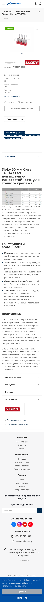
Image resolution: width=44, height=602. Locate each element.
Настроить (22, 597)
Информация (22, 454)
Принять (22, 591)
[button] (6, 62)
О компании (22, 441)
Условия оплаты (22, 462)
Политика (22, 448)
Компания (22, 437)
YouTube (24, 524)
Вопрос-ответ (22, 483)
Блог (22, 479)
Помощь (22, 459)
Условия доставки (22, 465)
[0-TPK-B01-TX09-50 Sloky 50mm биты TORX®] (22, 39)
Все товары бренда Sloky (17, 424)
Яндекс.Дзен (30, 524)
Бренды (22, 486)
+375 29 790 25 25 (23, 536)
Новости (22, 445)
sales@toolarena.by (24, 541)
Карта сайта (24, 560)
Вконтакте (13, 524)
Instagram (19, 524)
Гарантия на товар (22, 469)
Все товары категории (16, 420)
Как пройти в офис (22, 489)
